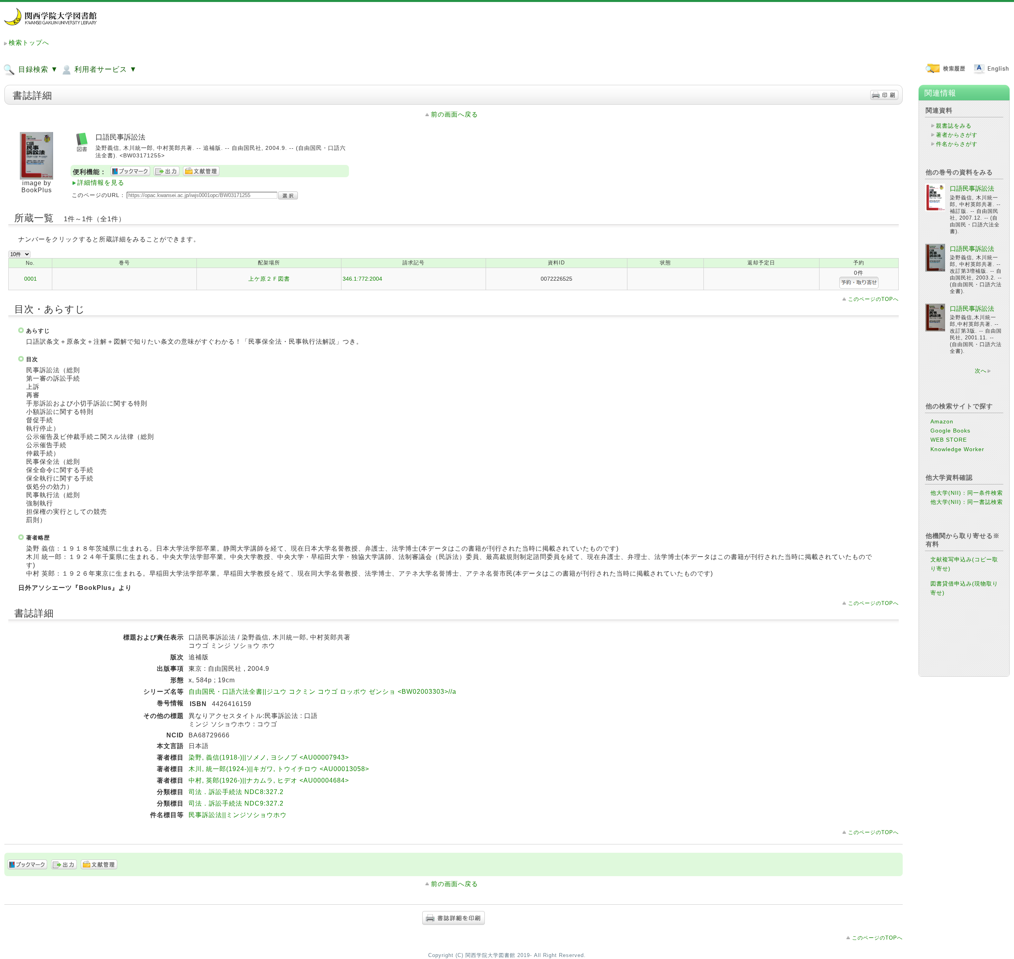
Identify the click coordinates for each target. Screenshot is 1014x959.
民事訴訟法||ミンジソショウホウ (238, 815)
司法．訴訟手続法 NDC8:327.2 (236, 792)
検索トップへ (29, 42)
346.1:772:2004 (362, 279)
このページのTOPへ (873, 299)
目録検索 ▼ (37, 69)
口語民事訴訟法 (972, 188)
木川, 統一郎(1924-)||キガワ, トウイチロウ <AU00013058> (279, 769)
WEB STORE (948, 439)
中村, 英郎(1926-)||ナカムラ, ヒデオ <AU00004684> (269, 780)
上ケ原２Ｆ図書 (269, 279)
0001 (30, 279)
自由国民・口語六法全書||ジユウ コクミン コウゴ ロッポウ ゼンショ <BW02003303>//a (322, 691)
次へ (981, 371)
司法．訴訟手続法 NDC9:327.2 (236, 803)
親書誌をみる (954, 126)
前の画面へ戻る (454, 114)
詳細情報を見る (100, 182)
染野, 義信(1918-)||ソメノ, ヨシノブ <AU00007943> (269, 757)
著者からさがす (957, 135)
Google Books (950, 430)
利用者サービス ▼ (104, 69)
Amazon (941, 421)
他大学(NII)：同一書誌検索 (966, 502)
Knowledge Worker (957, 449)
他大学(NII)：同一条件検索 (966, 493)
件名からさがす (957, 144)
